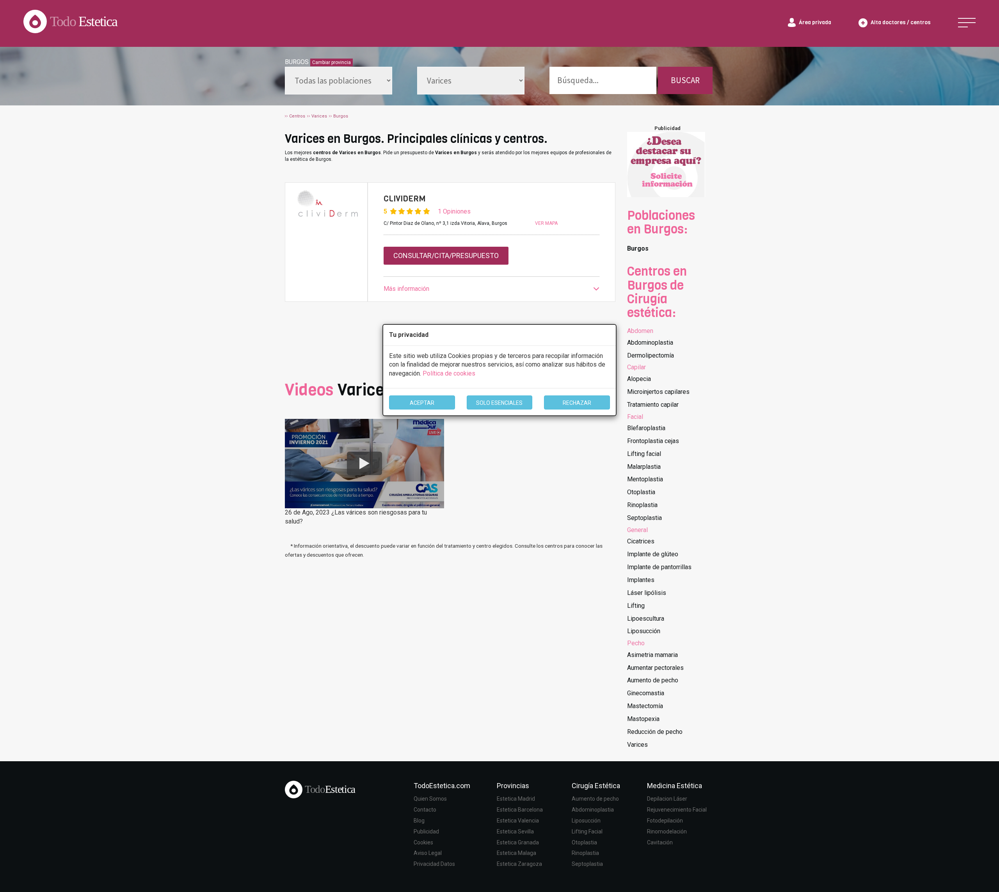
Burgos (638, 248)
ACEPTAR (422, 403)
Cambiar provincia (331, 62)
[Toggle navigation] (967, 22)
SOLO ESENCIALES (499, 403)
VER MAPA (546, 223)
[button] (491, 289)
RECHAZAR (577, 403)
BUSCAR (685, 80)
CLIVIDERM (404, 198)
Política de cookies (449, 373)
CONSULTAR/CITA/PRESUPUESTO (446, 255)
